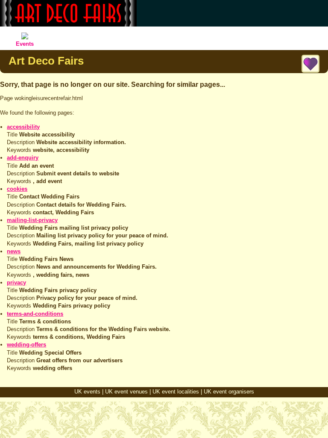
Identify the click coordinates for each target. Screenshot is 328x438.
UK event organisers (229, 391)
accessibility (23, 127)
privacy (16, 282)
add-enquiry (22, 157)
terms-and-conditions (35, 314)
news (13, 251)
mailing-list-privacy (32, 220)
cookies (17, 189)
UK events (87, 391)
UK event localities (175, 391)
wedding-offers (26, 344)
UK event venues (126, 391)
